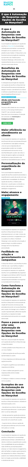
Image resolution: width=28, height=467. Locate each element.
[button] (14, 9)
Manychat (11, 46)
